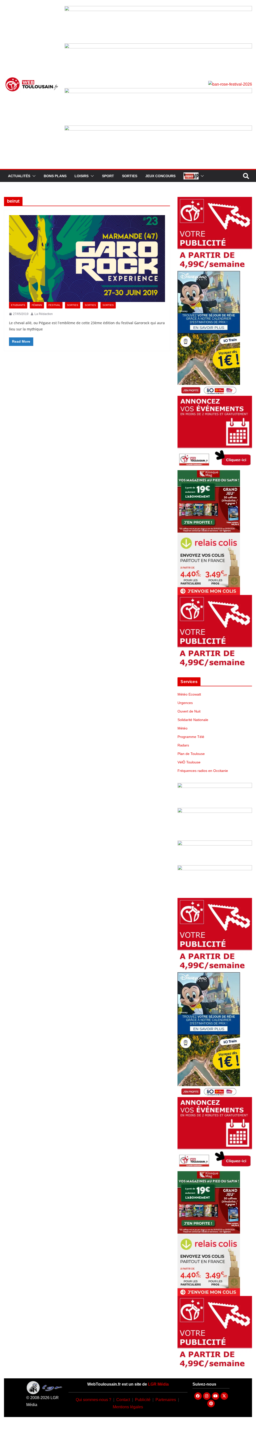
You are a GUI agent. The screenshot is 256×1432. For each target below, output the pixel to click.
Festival (54, 305)
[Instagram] (206, 1396)
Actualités (19, 176)
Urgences (185, 703)
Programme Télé (191, 737)
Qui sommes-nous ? (93, 1400)
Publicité (142, 1400)
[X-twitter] (224, 1396)
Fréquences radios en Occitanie (203, 771)
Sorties (129, 176)
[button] (33, 175)
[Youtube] (215, 1396)
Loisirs (81, 176)
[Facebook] (198, 1396)
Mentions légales (128, 1407)
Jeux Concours (160, 176)
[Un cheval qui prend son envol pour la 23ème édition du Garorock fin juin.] (87, 258)
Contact (123, 1400)
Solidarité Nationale (193, 720)
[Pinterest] (211, 1403)
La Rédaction (43, 314)
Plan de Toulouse (191, 754)
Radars (183, 745)
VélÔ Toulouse (189, 762)
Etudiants (18, 305)
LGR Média (158, 1384)
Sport (108, 176)
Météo (183, 728)
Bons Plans (55, 176)
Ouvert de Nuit (189, 711)
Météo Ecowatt (189, 694)
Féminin (37, 305)
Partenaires (166, 1400)
